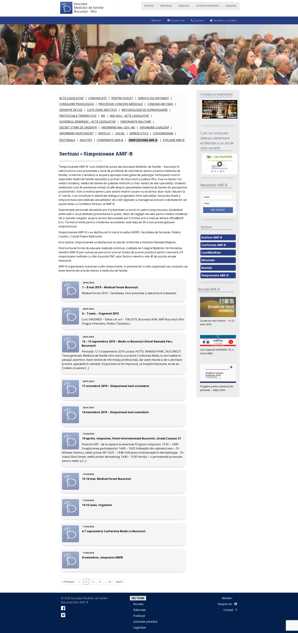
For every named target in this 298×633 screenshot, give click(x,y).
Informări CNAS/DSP (154, 127)
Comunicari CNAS (160, 104)
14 (109, 581)
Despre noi (177, 20)
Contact (198, 20)
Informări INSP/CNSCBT (76, 133)
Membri (156, 20)
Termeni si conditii (224, 20)
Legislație (139, 627)
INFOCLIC (104, 133)
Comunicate (97, 98)
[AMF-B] (86, 8)
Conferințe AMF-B (110, 140)
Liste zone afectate (102, 110)
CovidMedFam (163, 133)
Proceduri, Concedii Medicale (120, 104)
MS (103, 116)
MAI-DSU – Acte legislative (129, 116)
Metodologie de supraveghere (145, 110)
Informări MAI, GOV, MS (118, 127)
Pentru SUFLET (122, 98)
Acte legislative (71, 98)
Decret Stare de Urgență (78, 127)
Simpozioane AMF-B (143, 140)
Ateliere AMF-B (174, 140)
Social (120, 133)
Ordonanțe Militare (135, 122)
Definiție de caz (70, 110)
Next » (119, 581)
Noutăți (86, 140)
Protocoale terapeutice (77, 116)
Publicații (139, 616)
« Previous (68, 581)
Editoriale (67, 140)
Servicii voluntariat (153, 98)
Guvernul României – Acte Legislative (87, 122)
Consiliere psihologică (76, 104)
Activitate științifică (145, 622)
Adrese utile (139, 133)
